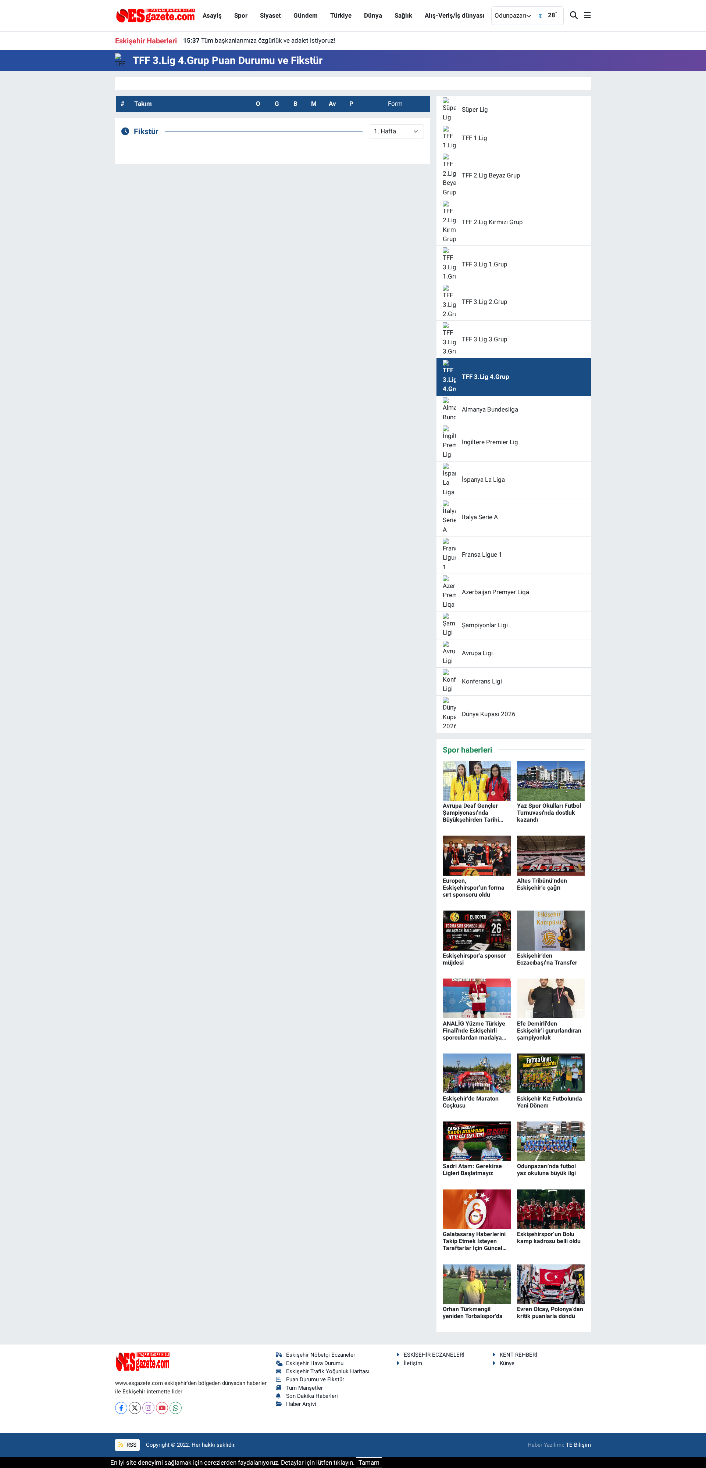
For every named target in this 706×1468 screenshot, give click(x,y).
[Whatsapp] (176, 1408)
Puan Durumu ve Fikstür (315, 1379)
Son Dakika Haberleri (312, 1396)
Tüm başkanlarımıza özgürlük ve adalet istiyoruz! (259, 40)
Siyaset (270, 15)
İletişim (413, 1363)
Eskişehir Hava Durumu (314, 1363)
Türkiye (341, 15)
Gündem (305, 15)
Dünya (373, 15)
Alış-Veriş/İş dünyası (455, 15)
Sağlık (403, 15)
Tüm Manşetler (304, 1388)
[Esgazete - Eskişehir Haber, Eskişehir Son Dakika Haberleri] (155, 15)
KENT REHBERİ (518, 1355)
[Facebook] (121, 1408)
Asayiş (212, 15)
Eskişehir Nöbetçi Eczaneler (320, 1355)
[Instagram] (148, 1408)
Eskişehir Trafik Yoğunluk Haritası (328, 1371)
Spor (240, 15)
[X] (135, 1408)
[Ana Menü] (584, 16)
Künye (507, 1363)
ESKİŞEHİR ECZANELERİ (434, 1355)
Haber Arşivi (301, 1404)
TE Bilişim (578, 1445)
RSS (130, 1445)
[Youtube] (162, 1408)
